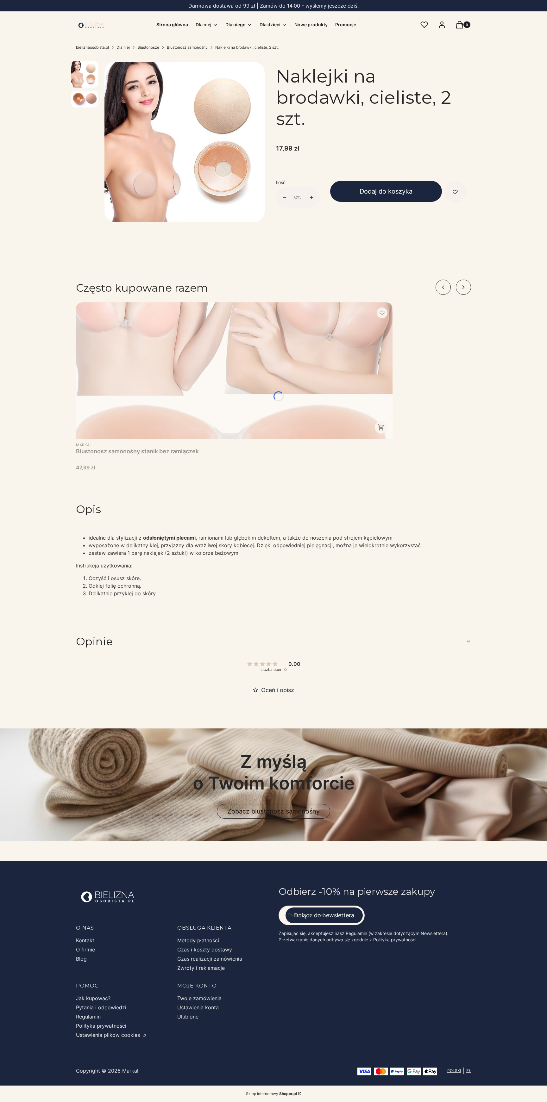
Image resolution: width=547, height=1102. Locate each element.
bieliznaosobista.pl (92, 47)
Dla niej (123, 47)
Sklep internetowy (271, 1093)
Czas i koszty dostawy (204, 949)
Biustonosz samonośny (187, 47)
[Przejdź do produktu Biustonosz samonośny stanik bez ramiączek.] (234, 370)
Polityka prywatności (101, 1026)
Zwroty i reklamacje (201, 968)
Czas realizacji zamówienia (209, 959)
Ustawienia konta (198, 1007)
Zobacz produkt (381, 427)
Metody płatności (198, 940)
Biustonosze (148, 47)
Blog (81, 959)
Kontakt (85, 940)
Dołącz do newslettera (324, 915)
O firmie (85, 949)
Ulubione (187, 1016)
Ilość (281, 182)
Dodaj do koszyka (386, 191)
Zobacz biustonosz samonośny (273, 811)
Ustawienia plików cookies (108, 1035)
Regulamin (88, 1016)
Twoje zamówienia (199, 998)
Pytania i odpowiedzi (101, 1007)
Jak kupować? (93, 998)
